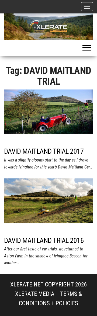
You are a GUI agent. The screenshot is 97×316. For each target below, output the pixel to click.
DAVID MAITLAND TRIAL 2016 (44, 240)
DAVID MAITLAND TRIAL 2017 (44, 151)
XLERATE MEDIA (34, 293)
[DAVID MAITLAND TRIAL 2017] (48, 116)
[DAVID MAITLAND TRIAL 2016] (48, 205)
